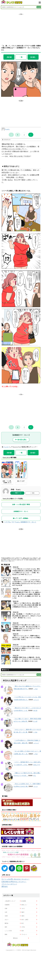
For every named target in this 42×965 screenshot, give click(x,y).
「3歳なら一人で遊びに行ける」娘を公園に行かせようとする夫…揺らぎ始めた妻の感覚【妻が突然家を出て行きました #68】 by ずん (26, 605)
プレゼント (24, 934)
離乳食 (6, 923)
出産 (6, 912)
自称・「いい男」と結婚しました (7, 481)
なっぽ (35, 721)
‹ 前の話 (9, 57)
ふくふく (36, 700)
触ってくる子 (21, 481)
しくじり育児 (8, 930)
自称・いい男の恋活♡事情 (21, 504)
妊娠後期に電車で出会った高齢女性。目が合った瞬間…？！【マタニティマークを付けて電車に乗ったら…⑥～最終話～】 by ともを (26, 659)
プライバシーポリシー (9, 884)
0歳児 (22, 912)
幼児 (22, 923)
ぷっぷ (36, 786)
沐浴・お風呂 (24, 919)
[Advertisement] (21, 27)
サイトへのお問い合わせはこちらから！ (15, 879)
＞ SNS (32, 493)
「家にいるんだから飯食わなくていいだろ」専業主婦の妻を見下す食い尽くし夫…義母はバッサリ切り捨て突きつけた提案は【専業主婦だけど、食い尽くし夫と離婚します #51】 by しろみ (26, 594)
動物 (6, 934)
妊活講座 (23, 901)
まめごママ (36, 765)
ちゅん (7, 129)
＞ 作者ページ (17, 493)
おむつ (6, 919)
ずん (34, 775)
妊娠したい (24, 904)
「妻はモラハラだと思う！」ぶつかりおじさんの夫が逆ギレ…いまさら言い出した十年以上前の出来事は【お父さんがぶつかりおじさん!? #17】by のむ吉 (26, 582)
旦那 (22, 930)
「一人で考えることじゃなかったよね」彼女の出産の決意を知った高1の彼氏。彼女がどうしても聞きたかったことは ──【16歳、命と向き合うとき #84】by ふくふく (26, 571)
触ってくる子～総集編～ (21, 518)
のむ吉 (35, 710)
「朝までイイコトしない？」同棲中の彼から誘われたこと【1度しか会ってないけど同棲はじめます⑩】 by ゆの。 (26, 637)
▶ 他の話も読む (21, 440)
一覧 (21, 57)
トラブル (7, 522)
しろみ (36, 689)
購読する (6, 670)
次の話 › (33, 57)
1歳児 (6, 916)
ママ (13, 522)
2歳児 (22, 916)
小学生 (23, 927)
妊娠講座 (7, 904)
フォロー (6, 447)
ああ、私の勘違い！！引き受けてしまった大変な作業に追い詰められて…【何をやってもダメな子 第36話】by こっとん (26, 616)
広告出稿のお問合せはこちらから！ (13, 882)
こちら (5, 561)
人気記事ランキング (10, 901)
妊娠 (6, 908)
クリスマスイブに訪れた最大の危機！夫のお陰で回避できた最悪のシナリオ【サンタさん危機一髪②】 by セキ (26, 648)
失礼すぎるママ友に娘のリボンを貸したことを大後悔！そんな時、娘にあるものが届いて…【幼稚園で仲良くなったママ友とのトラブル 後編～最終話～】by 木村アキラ (26, 627)
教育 (6, 927)
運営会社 (4, 886)
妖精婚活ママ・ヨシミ (21, 511)
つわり (23, 908)
